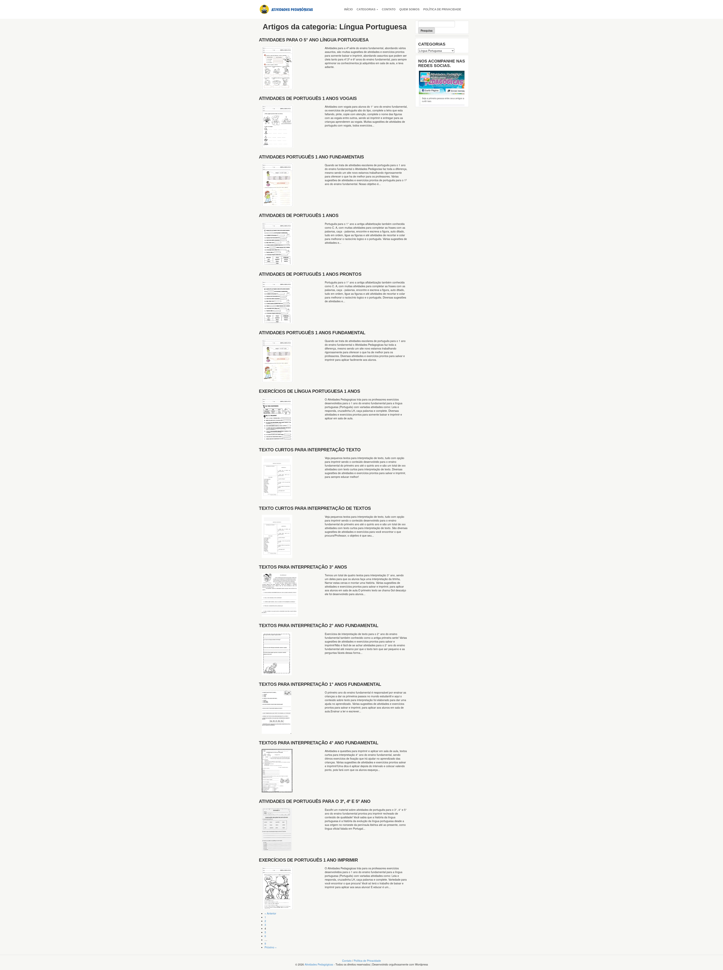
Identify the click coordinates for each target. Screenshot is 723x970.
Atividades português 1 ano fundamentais (311, 156)
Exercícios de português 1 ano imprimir (308, 860)
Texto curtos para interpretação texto (310, 449)
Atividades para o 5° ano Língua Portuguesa (313, 39)
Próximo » (271, 947)
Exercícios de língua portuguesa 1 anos (309, 391)
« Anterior (270, 913)
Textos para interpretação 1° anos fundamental (320, 684)
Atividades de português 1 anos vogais (308, 98)
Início (348, 9)
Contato (389, 9)
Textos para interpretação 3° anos (303, 567)
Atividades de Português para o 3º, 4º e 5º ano (314, 801)
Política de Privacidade (442, 9)
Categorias (366, 9)
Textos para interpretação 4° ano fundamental (318, 742)
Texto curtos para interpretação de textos (315, 508)
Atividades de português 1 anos (298, 215)
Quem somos (409, 9)
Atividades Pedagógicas (319, 964)
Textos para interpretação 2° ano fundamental (318, 625)
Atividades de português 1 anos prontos (310, 274)
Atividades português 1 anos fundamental (312, 332)
